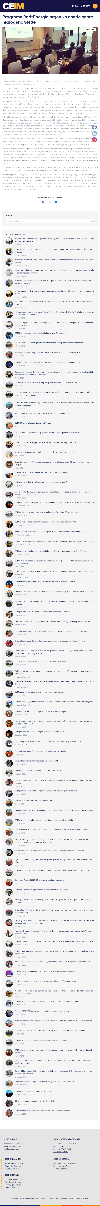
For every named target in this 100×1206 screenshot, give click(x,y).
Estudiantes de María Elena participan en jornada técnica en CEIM (40, 751)
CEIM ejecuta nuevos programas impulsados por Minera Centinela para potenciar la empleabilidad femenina (55, 572)
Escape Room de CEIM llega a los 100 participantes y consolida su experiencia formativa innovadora (54, 502)
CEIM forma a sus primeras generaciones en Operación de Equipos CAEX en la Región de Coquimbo (54, 541)
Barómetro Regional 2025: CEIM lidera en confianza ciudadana (39, 880)
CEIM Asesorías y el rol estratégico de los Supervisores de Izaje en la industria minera (48, 820)
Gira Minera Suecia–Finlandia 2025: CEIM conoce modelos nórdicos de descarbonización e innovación (55, 602)
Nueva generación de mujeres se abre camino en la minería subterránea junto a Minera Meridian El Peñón (55, 292)
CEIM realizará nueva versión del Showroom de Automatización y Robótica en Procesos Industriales (54, 591)
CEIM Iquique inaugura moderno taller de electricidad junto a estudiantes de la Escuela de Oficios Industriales (55, 952)
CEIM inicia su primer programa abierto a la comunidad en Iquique (41, 1040)
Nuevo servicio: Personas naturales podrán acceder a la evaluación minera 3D (45, 452)
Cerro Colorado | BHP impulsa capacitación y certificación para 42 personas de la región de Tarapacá (55, 463)
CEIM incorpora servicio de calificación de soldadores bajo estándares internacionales (48, 362)
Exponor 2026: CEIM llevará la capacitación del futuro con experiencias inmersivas (47, 432)
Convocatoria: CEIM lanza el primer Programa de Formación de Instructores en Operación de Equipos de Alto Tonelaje (55, 722)
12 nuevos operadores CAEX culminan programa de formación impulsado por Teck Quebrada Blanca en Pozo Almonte (55, 323)
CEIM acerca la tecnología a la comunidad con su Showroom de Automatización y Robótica (51, 551)
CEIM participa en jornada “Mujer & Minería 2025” (34, 1091)
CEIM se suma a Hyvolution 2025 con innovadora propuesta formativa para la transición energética (54, 701)
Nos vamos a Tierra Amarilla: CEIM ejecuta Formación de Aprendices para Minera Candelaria (51, 1030)
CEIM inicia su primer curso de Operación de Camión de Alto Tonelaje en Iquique (46, 1001)
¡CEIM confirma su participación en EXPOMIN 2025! (35, 1101)
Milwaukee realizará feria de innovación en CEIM (34, 800)
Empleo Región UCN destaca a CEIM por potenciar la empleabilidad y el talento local (48, 741)
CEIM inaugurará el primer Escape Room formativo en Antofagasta (41, 711)
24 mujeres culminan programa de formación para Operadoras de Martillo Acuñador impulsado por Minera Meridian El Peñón (55, 313)
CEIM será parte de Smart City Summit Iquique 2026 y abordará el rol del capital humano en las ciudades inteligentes (55, 404)
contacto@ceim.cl (11, 1149)
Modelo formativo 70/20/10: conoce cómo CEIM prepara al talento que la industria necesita (51, 830)
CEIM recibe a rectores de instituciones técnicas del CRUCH (38, 770)
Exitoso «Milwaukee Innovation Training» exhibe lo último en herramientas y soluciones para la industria (55, 781)
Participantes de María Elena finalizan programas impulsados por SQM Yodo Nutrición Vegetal (52, 531)
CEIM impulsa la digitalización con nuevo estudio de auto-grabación (41, 482)
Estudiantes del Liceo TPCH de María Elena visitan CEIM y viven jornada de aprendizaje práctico (52, 631)
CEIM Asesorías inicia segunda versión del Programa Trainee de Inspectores (45, 1081)
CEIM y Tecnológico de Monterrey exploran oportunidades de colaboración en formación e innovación (55, 250)
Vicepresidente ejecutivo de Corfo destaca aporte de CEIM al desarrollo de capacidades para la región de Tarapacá (55, 281)
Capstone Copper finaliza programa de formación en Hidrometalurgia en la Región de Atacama (52, 621)
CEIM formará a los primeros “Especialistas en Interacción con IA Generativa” (45, 582)
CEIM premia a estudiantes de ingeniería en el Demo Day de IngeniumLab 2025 (46, 791)
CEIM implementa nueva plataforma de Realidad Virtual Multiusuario (41, 890)
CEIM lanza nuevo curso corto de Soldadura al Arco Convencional (40, 333)
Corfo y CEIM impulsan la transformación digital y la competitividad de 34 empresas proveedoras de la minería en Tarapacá (55, 1072)
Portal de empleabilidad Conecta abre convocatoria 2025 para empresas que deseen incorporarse (53, 1021)
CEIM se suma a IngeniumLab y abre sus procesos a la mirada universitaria (44, 971)
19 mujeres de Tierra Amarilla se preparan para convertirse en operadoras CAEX (46, 382)
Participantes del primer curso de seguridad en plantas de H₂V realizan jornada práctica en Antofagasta (55, 672)
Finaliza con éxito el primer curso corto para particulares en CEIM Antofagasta (45, 981)
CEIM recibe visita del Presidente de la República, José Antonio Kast (41, 472)
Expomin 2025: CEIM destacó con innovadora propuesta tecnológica (42, 1011)
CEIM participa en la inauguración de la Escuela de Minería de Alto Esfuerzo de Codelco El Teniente (54, 870)
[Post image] (9, 241)
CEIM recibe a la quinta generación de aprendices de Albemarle (39, 692)
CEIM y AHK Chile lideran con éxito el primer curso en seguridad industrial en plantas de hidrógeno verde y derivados (55, 562)
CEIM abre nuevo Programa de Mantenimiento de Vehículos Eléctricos (42, 1111)
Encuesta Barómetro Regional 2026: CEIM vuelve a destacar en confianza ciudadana (48, 352)
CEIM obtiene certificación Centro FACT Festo (33, 423)
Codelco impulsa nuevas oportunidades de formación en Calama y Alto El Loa (45, 442)
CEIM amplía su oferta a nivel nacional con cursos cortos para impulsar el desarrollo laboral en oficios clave (55, 1051)
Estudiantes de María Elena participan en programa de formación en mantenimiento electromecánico (55, 911)
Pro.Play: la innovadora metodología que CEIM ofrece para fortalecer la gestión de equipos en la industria (55, 900)
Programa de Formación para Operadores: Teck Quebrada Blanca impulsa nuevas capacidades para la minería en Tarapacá (55, 240)
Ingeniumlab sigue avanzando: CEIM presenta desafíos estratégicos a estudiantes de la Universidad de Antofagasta (55, 932)
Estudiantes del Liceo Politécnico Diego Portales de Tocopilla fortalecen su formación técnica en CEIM (55, 302)
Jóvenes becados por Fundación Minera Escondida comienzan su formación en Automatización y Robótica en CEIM (55, 1061)
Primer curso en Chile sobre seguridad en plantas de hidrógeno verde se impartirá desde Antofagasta (55, 810)
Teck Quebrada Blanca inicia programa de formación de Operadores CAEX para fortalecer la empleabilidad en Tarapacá (55, 393)
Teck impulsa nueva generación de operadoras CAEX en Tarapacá (41, 661)
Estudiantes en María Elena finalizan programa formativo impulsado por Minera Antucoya (50, 641)
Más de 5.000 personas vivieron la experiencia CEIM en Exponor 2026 (42, 413)
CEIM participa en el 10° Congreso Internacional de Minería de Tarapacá (43, 612)
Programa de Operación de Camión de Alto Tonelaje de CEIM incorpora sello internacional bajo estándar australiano (55, 992)
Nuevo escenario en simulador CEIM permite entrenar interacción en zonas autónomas (49, 850)
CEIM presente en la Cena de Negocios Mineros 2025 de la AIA (39, 731)
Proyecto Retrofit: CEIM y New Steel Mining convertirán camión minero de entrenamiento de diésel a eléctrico (55, 260)
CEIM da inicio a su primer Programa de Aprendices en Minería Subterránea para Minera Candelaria (54, 941)
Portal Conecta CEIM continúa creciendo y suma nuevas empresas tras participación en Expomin (53, 961)
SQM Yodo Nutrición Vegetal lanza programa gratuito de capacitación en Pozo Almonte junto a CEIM (55, 861)
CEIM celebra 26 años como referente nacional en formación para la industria (45, 522)
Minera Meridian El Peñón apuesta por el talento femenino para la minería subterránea (49, 343)
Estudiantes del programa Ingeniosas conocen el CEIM (36, 761)
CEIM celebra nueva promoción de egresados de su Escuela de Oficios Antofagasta (47, 512)
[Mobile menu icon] (95, 6)
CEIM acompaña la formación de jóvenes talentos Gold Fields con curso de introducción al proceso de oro (55, 682)
